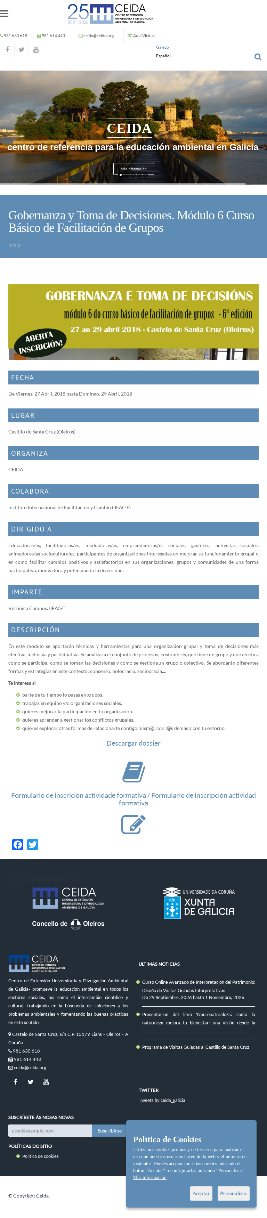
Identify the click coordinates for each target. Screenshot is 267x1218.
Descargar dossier (133, 743)
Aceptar (201, 1193)
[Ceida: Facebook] (7, 50)
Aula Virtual (144, 35)
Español (163, 55)
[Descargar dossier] (133, 779)
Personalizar (233, 1193)
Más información (150, 1177)
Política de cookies (40, 1156)
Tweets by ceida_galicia (162, 1100)
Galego (162, 47)
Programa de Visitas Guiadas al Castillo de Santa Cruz (195, 1047)
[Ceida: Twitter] (22, 50)
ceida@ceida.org (98, 35)
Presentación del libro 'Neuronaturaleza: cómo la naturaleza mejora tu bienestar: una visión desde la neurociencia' (198, 1023)
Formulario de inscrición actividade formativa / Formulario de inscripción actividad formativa (133, 799)
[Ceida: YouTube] (36, 50)
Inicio (14, 245)
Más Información (134, 169)
